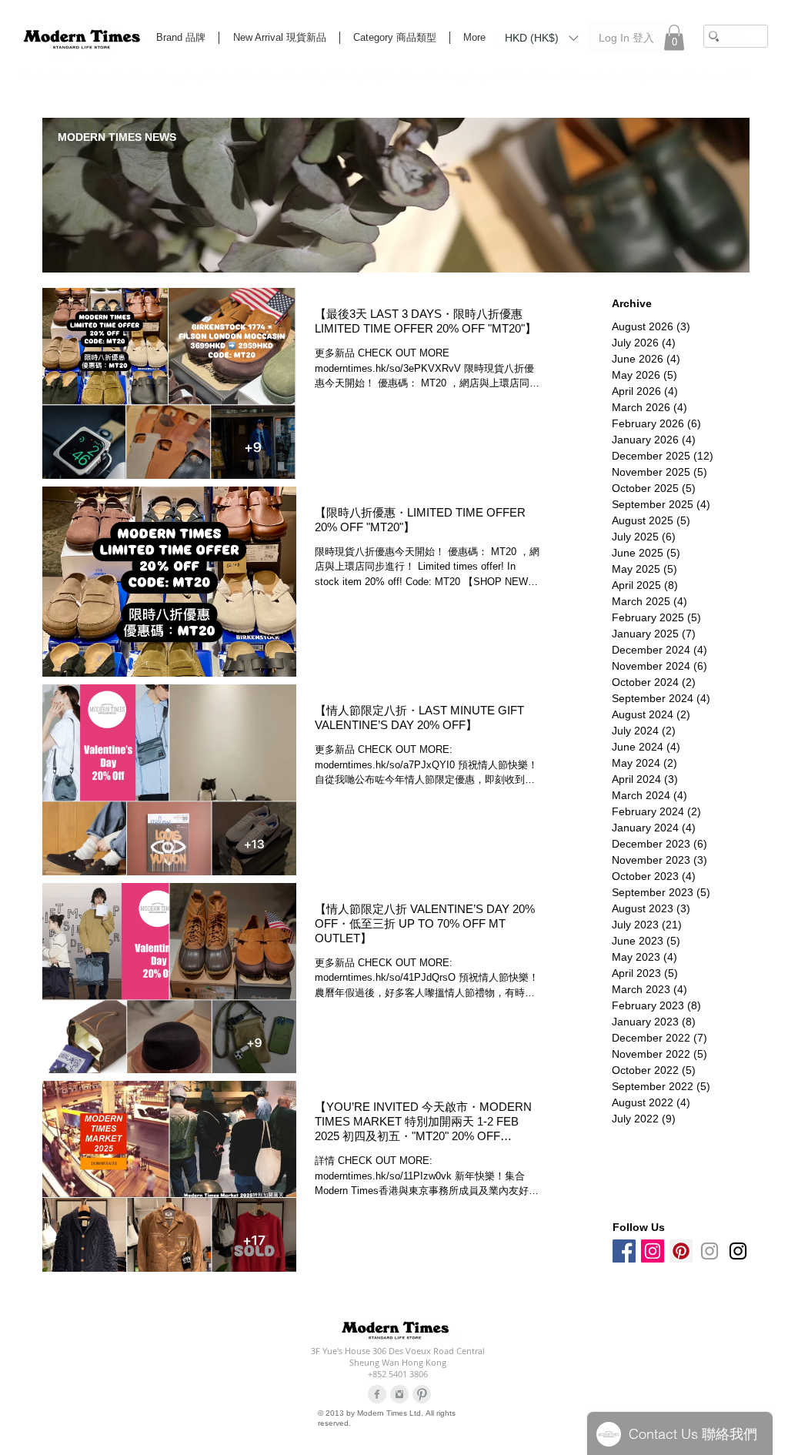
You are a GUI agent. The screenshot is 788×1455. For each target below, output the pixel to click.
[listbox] (541, 38)
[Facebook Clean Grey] (377, 1394)
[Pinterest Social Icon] (681, 1251)
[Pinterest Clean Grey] (421, 1394)
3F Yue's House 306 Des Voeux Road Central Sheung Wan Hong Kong (398, 1356)
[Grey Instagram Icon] (709, 1251)
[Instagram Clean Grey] (399, 1394)
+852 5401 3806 (398, 1374)
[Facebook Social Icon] (624, 1251)
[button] (541, 37)
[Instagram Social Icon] (652, 1251)
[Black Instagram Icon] (738, 1251)
